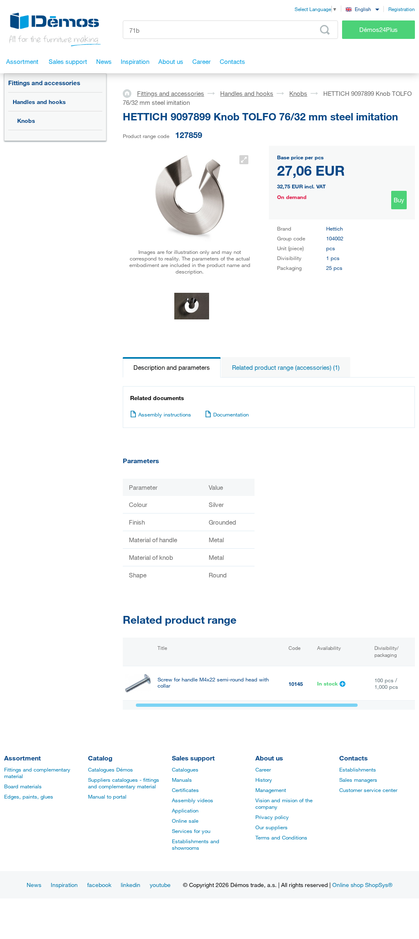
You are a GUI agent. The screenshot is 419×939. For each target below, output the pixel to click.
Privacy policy (272, 817)
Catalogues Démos (110, 769)
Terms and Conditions (281, 837)
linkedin (130, 884)
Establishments (357, 769)
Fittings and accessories (44, 82)
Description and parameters (171, 367)
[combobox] (362, 9)
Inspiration (64, 884)
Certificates (185, 790)
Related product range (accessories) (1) (286, 367)
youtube (160, 884)
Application (185, 810)
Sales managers (358, 779)
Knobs (26, 120)
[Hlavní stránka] (130, 93)
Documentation (231, 414)
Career (263, 769)
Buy (399, 200)
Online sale (185, 820)
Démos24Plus (378, 29)
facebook (99, 884)
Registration (401, 9)
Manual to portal (107, 796)
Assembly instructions (164, 414)
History (263, 779)
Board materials (23, 786)
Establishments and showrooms (195, 844)
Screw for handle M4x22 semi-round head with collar (213, 683)
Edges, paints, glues (28, 796)
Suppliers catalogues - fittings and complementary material (123, 783)
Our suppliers (271, 827)
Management (270, 790)
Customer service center (368, 790)
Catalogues (185, 769)
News (34, 884)
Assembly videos (192, 800)
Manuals (182, 779)
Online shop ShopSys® (362, 884)
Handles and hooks (39, 101)
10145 (295, 684)
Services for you (191, 831)
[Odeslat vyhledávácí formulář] (325, 30)
